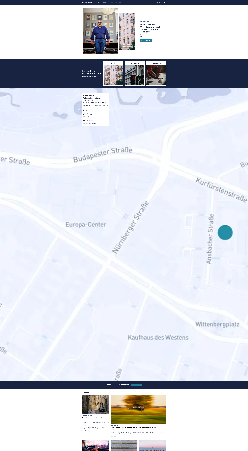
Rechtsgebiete (119, 2)
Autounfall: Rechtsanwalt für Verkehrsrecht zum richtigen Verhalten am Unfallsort (134, 427)
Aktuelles (111, 2)
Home (99, 2)
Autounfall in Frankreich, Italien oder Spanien (95, 417)
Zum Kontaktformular (136, 385)
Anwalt (104, 2)
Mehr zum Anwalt (146, 40)
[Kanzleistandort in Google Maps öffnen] (124, 234)
